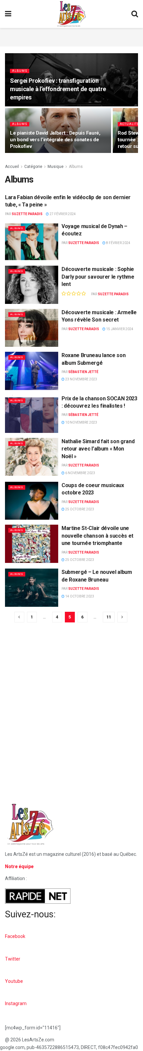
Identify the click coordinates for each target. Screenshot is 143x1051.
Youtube (14, 981)
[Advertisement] (71, 36)
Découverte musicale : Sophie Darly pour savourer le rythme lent (98, 276)
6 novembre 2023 (80, 473)
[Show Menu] (8, 14)
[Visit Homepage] (71, 14)
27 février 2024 (62, 214)
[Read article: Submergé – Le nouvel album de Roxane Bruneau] (31, 587)
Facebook (15, 936)
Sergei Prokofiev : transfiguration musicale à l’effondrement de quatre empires (58, 89)
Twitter (12, 959)
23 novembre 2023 (81, 379)
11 (108, 616)
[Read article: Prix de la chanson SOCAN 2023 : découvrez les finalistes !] (31, 414)
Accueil (12, 166)
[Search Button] (134, 14)
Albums (19, 70)
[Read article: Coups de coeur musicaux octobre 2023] (31, 501)
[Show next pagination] (122, 617)
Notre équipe (19, 866)
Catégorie (33, 166)
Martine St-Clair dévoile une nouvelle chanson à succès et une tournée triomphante (97, 535)
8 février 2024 (117, 243)
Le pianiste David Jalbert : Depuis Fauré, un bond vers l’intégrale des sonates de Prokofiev (55, 139)
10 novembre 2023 (81, 422)
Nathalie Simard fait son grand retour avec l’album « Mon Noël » (98, 449)
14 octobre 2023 (79, 596)
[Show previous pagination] (19, 617)
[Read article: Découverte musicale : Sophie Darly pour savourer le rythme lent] (31, 285)
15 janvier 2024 (119, 329)
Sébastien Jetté (83, 372)
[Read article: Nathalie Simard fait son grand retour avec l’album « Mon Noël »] (31, 457)
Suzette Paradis (27, 214)
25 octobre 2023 (79, 509)
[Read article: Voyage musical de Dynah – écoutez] (31, 242)
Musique (56, 166)
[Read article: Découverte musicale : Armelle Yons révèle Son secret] (31, 328)
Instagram (16, 1003)
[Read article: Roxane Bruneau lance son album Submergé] (31, 371)
